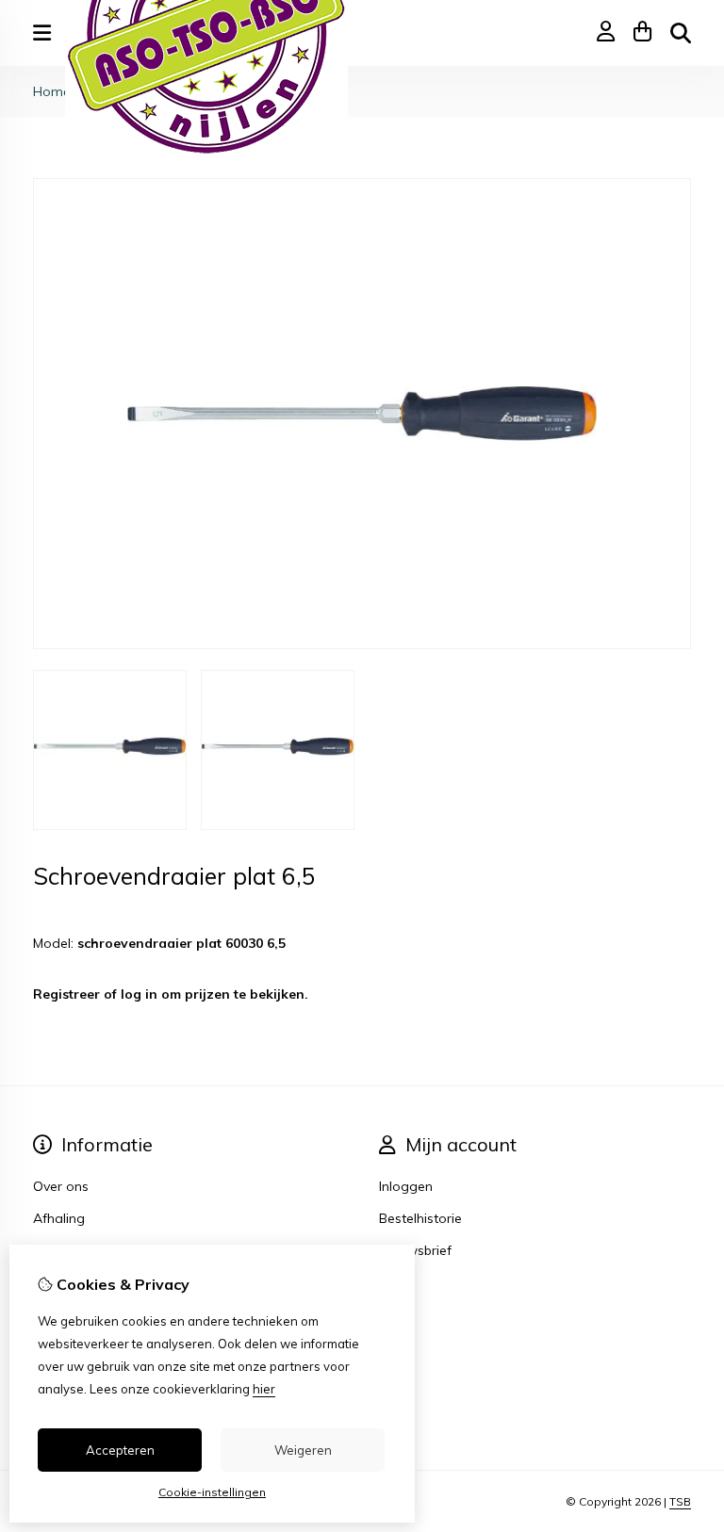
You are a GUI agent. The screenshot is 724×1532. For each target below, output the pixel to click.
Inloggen (406, 1186)
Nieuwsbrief (415, 1250)
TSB (680, 1501)
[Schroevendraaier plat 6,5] (362, 644)
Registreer (66, 994)
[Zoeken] (680, 33)
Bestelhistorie (420, 1218)
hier (264, 1388)
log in (139, 994)
